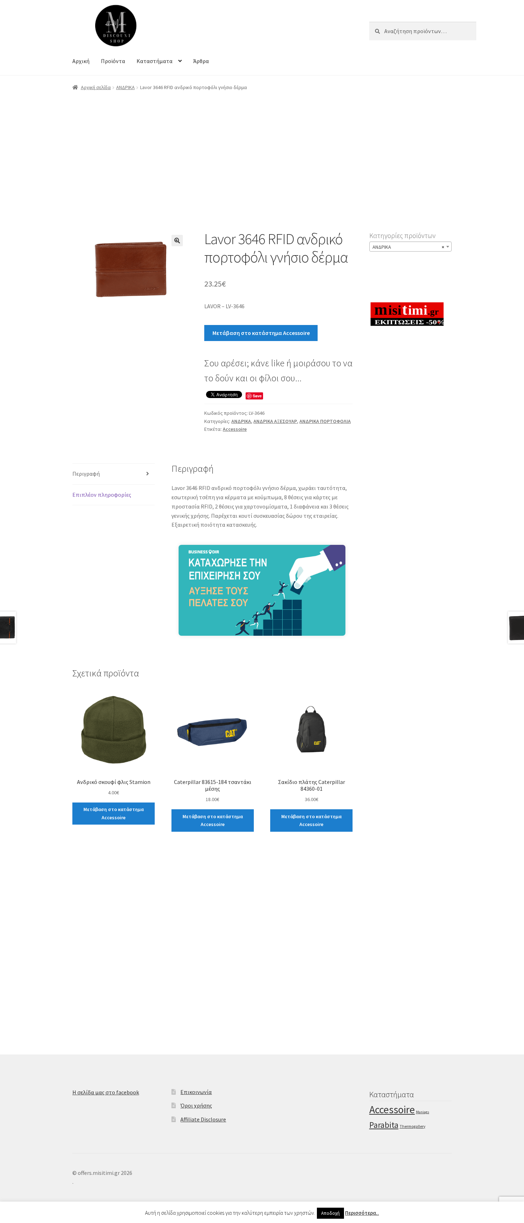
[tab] (113, 474)
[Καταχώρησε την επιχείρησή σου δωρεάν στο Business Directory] (262, 633)
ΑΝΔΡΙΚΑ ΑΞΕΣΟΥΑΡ (275, 421)
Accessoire (235, 429)
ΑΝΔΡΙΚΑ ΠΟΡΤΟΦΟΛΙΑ (325, 421)
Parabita (384, 1124)
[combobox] (410, 247)
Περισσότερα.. (362, 1212)
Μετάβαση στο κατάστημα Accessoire (261, 332)
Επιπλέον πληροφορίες (101, 494)
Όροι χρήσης (196, 1105)
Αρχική (80, 60)
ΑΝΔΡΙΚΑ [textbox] (408, 247)
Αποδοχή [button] (330, 1213)
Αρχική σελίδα (96, 87)
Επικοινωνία (196, 1091)
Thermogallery (412, 1126)
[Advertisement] (262, 151)
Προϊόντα (113, 60)
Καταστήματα (155, 60)
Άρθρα (201, 60)
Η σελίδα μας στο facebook (105, 1092)
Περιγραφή (86, 473)
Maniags (422, 1112)
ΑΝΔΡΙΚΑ (125, 87)
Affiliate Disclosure (203, 1119)
